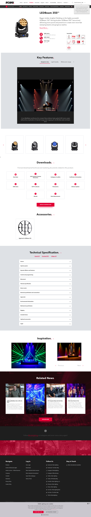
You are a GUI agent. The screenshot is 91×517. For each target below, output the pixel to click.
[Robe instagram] (45, 431)
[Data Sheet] (71, 6)
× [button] (89, 503)
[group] (3, 144)
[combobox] (88, 503)
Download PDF (45, 256)
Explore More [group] (45, 419)
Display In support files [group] (45, 204)
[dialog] (45, 509)
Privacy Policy (54, 509)
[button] (45, 515)
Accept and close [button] (38, 511)
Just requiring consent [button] (51, 511)
